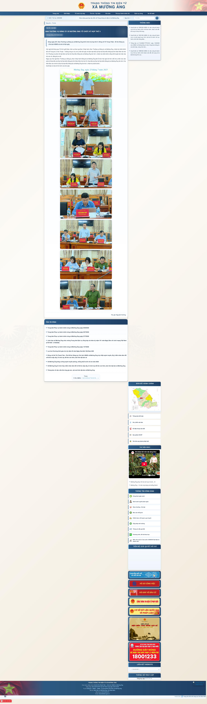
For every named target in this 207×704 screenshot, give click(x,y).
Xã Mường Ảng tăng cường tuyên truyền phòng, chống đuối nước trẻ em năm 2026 (73, 362)
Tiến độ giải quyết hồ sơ (145, 546)
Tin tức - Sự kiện (95, 13)
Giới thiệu (67, 13)
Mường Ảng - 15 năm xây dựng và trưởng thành (144, 485)
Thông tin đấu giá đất (139, 529)
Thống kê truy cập (145, 675)
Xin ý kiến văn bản (138, 422)
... (96, 378)
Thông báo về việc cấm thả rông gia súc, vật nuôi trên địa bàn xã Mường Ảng (71, 370)
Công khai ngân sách (139, 496)
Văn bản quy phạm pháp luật (141, 441)
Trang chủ (56, 13)
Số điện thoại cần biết (139, 428)
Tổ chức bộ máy (80, 13)
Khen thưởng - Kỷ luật (139, 507)
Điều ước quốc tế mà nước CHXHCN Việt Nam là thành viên (146, 540)
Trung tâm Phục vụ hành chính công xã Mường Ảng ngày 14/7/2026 (68, 347)
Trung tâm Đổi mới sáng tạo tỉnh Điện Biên (194, 696)
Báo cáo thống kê (138, 512)
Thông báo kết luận (138, 416)
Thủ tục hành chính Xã (122, 13)
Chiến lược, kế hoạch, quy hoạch (142, 518)
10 (95, 378)
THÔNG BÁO (145, 23)
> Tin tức (53, 23)
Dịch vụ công (138, 13)
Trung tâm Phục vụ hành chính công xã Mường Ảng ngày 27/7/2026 (68, 336)
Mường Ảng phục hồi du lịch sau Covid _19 (143, 482)
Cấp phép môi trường (139, 523)
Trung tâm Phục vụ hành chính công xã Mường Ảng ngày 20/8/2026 (68, 328)
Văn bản (107, 13)
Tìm (157, 18)
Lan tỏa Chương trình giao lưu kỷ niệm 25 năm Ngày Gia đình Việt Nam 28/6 (71, 351)
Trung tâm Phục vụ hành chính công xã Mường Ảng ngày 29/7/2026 (68, 332)
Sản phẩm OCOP (137, 435)
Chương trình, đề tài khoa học (141, 534)
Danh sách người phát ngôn (141, 501)
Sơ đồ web (151, 13)
